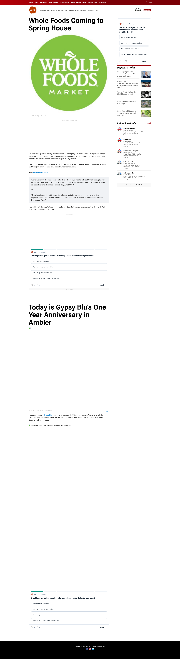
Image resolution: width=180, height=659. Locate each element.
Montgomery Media (41, 172)
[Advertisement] (69, 135)
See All (149, 123)
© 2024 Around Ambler (83, 646)
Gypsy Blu (48, 415)
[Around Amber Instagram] (90, 649)
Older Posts (69, 634)
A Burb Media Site (98, 646)
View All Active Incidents (134, 185)
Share (107, 411)
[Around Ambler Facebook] (87, 649)
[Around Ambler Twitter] (93, 649)
